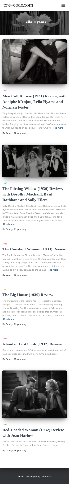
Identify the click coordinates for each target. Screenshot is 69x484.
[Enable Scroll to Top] (63, 478)
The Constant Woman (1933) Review (34, 249)
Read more (57, 127)
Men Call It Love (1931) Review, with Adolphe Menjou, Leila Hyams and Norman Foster (34, 101)
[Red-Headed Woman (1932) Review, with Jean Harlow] (34, 394)
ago (20, 133)
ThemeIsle (46, 476)
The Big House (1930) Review (27, 295)
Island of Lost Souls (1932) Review (32, 344)
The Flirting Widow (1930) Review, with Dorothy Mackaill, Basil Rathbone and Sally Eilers (32, 194)
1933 (4, 244)
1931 (4, 90)
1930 (4, 183)
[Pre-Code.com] (19, 6)
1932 (4, 339)
